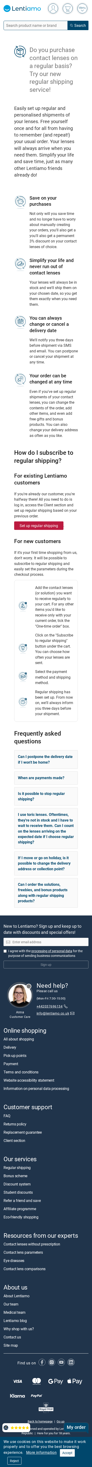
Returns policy (15, 1123)
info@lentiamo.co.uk (53, 1013)
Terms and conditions (21, 1072)
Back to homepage (40, 1421)
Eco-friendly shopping (21, 1216)
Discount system (17, 1183)
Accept (67, 1453)
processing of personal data (51, 950)
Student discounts (18, 1192)
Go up (60, 1421)
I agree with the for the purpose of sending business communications (45, 953)
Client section (14, 1140)
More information (41, 1452)
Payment (11, 1063)
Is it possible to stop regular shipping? (41, 796)
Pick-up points (15, 1055)
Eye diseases (14, 1260)
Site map (11, 1345)
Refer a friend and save (22, 1200)
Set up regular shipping (39, 525)
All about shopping (19, 1039)
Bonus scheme (15, 1175)
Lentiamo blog (15, 1320)
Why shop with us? (19, 1328)
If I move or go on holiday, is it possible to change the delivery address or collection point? (44, 863)
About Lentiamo (16, 1295)
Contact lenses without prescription (32, 1244)
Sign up (46, 964)
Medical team (14, 1312)
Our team (11, 1304)
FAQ (7, 1115)
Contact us (12, 1337)
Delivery (10, 1047)
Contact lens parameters (23, 1252)
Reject (14, 1461)
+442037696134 (50, 1006)
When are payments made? (41, 777)
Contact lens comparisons (25, 1268)
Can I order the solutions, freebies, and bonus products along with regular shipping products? (42, 892)
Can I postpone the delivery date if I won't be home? (45, 759)
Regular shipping (17, 1167)
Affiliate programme (20, 1208)
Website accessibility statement (29, 1080)
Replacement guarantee (23, 1132)
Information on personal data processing (36, 1088)
